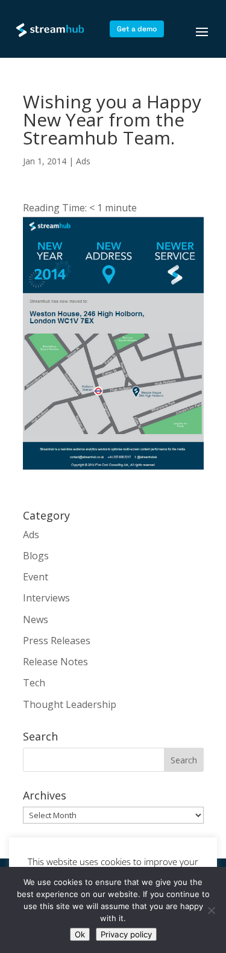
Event (35, 576)
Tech (34, 682)
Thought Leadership (69, 704)
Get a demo (137, 29)
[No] (211, 910)
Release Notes (55, 661)
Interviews (46, 597)
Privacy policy (126, 934)
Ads (83, 161)
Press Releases (56, 640)
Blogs (36, 555)
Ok (80, 934)
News (35, 619)
